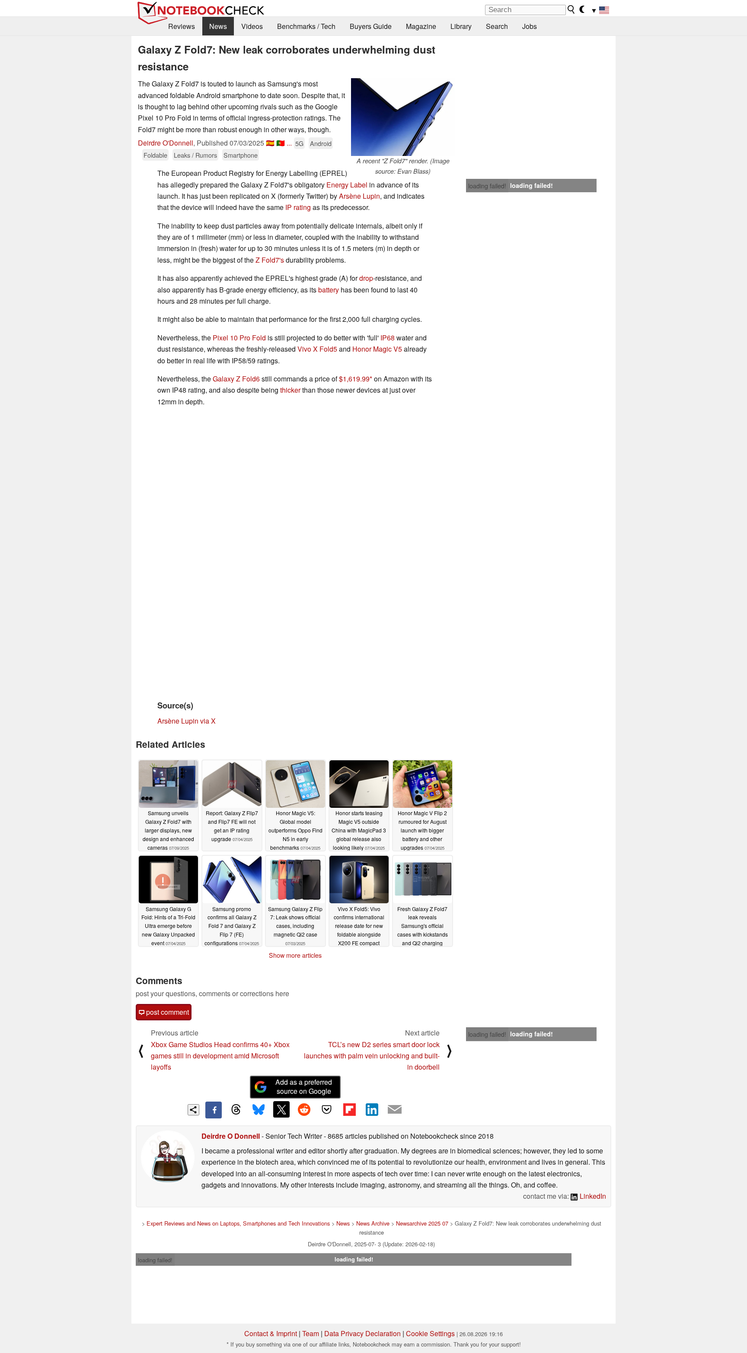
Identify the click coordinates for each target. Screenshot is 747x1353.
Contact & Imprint (270, 1333)
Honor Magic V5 (377, 349)
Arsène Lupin (359, 196)
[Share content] (193, 1110)
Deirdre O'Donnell (165, 143)
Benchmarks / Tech (306, 26)
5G (299, 143)
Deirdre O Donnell (230, 1136)
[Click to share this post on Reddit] (304, 1109)
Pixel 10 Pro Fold (239, 338)
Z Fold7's (269, 260)
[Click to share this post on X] (281, 1109)
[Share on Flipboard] (349, 1109)
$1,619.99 (354, 379)
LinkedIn (592, 1196)
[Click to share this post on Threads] (236, 1110)
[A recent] (403, 117)
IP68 (387, 338)
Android (321, 143)
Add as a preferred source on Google (303, 1086)
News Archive (372, 1223)
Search (497, 26)
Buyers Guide (371, 26)
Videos (252, 26)
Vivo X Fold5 (317, 349)
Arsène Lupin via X (186, 721)
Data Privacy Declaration (362, 1333)
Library (461, 26)
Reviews (181, 26)
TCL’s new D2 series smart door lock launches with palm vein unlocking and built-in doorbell (372, 1055)
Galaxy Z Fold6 (236, 379)
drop (366, 278)
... (289, 143)
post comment (166, 1012)
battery (328, 290)
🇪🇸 (270, 143)
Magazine (421, 26)
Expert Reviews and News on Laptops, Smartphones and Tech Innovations (238, 1223)
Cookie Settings (430, 1333)
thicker (290, 390)
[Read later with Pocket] (327, 1109)
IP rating (298, 207)
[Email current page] (394, 1110)
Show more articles (295, 955)
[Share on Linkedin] (372, 1109)
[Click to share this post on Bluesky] (258, 1110)
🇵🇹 (280, 143)
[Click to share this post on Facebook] (213, 1110)
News (218, 26)
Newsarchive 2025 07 (422, 1223)
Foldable (155, 154)
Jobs (529, 26)
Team (310, 1333)
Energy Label (346, 185)
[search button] (571, 9)
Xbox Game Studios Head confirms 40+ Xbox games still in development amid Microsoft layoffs (220, 1055)
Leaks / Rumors (195, 154)
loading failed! (487, 185)
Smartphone (240, 154)
